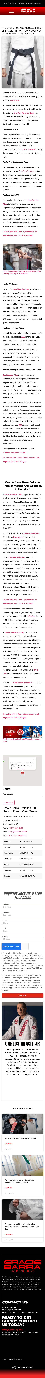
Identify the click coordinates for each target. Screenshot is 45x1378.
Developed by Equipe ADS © (25, 1367)
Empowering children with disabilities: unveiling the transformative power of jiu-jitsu (22, 1226)
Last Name (6, 912)
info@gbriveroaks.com (17, 832)
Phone (4, 920)
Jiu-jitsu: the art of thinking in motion (20, 1138)
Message (5, 936)
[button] (22, 773)
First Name (6, 904)
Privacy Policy (7, 1359)
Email (4, 928)
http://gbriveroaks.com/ (17, 835)
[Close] (33, 759)
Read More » (9, 1144)
